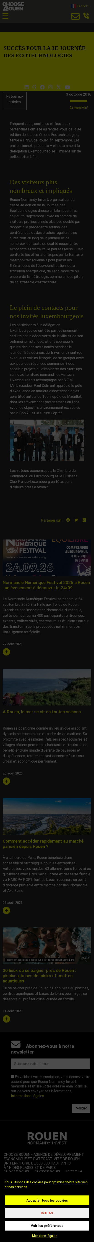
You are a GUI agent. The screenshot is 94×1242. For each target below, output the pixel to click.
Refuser (47, 1213)
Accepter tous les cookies (47, 1200)
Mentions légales (44, 1236)
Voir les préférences (47, 1226)
